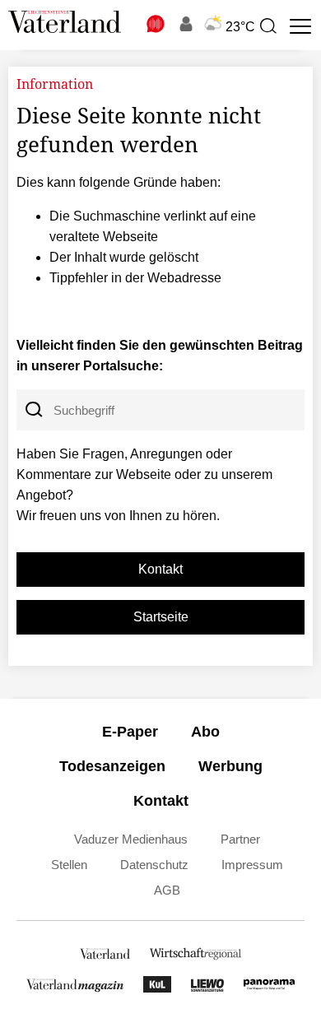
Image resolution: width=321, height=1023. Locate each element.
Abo (205, 731)
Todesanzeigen (112, 766)
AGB (167, 890)
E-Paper (130, 731)
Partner (240, 839)
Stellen (69, 865)
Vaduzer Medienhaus (131, 839)
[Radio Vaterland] (156, 24)
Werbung (230, 766)
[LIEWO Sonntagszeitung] (207, 988)
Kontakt (160, 569)
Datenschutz (154, 865)
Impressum (252, 865)
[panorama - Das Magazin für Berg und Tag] (269, 988)
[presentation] (267, 26)
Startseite (160, 617)
